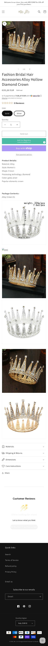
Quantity (5, 120)
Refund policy (11, 566)
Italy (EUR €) (22, 623)
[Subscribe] (40, 597)
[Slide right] (30, 69)
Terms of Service (12, 560)
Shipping (4, 98)
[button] (3, 12)
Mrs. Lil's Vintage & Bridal (20, 641)
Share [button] (7, 473)
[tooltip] (44, 142)
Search (8, 554)
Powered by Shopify (33, 641)
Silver (19, 113)
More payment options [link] (24, 154)
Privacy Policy (10, 572)
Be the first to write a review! (24, 527)
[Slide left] (18, 69)
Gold (7, 113)
